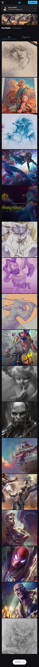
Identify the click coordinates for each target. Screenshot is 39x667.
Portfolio (18, 662)
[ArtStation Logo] (19, 2)
